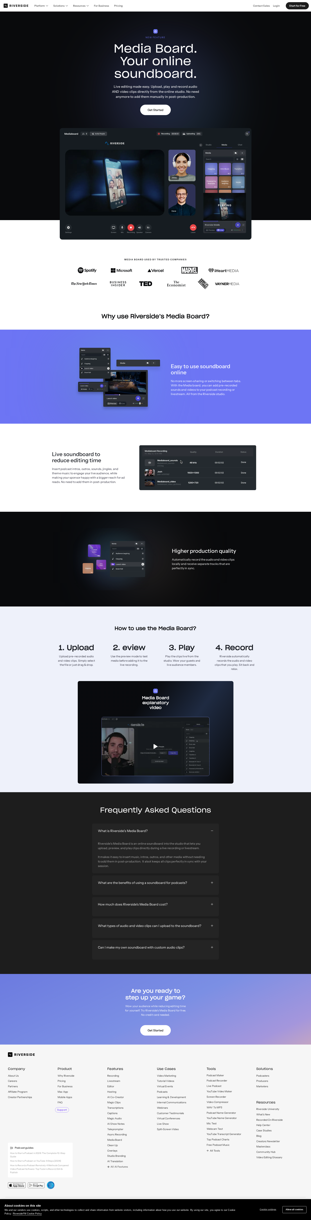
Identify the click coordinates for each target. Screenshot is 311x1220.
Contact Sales (261, 6)
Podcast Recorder (217, 1080)
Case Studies (264, 1130)
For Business (101, 5)
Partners (13, 1086)
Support (62, 1109)
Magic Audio (114, 1118)
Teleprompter (115, 1129)
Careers (12, 1081)
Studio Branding (116, 1155)
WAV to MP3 (214, 1107)
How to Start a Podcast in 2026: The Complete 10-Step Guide (37, 1155)
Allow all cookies (294, 1209)
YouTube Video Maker (219, 1091)
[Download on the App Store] (17, 1185)
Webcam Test (215, 1128)
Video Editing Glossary (269, 1157)
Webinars (162, 1107)
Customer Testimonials (170, 1113)
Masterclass (263, 1146)
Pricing (118, 5)
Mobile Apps (65, 1097)
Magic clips (114, 1102)
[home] (16, 6)
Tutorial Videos (165, 1081)
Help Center (263, 1125)
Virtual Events (165, 1086)
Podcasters (262, 1075)
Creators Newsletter (268, 1141)
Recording (113, 1075)
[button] (41, 5)
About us (13, 1075)
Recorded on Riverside (269, 1119)
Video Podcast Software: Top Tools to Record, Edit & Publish (36, 1171)
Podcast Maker (215, 1075)
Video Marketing (166, 1075)
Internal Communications (171, 1102)
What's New (263, 1114)
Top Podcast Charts (218, 1139)
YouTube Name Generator (222, 1118)
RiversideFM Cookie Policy (27, 1213)
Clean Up (112, 1145)
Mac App (63, 1091)
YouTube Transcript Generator (224, 1134)
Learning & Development (171, 1097)
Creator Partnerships (20, 1097)
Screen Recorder (216, 1096)
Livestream (113, 1081)
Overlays (112, 1150)
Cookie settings (268, 1209)
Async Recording (117, 1134)
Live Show (163, 1123)
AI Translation (115, 1161)
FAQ (60, 1102)
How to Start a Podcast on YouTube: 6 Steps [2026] (35, 1160)
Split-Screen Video (168, 1129)
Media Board (114, 1139)
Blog (259, 1136)
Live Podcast (214, 1086)
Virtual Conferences (168, 1118)
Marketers (262, 1086)
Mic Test (212, 1123)
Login (276, 6)
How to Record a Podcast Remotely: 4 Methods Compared (39, 1165)
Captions (112, 1113)
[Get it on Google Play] (36, 1185)
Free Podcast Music (218, 1145)
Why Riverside (66, 1075)
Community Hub (265, 1152)
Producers (262, 1081)
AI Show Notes (116, 1123)
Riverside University (267, 1109)
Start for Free (297, 5)
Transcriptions (115, 1107)
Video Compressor (218, 1102)
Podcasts (162, 1091)
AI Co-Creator (115, 1097)
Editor (110, 1086)
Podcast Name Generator (221, 1112)
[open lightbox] (155, 746)
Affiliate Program (18, 1091)
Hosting (111, 1091)
